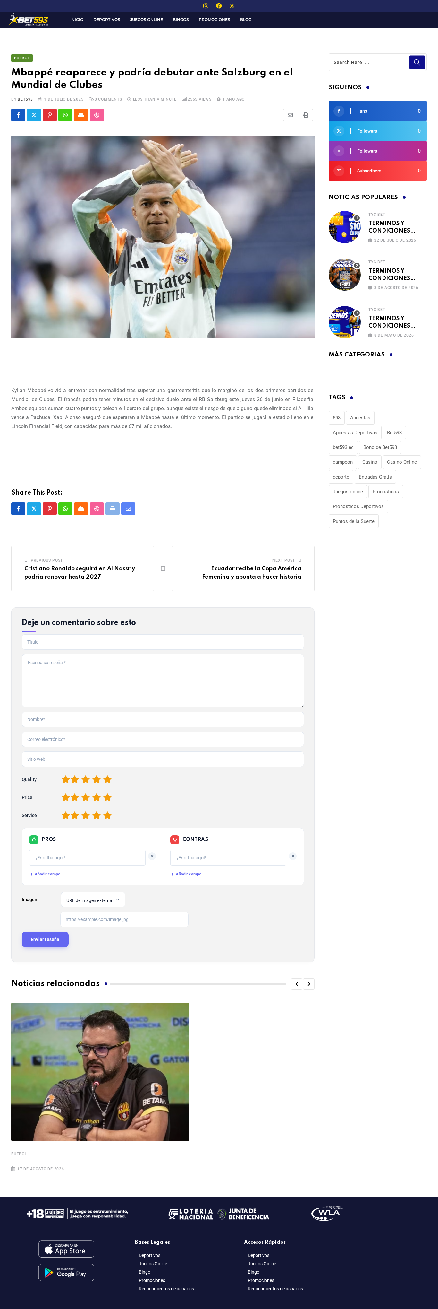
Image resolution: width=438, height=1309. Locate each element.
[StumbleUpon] (97, 115)
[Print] (306, 115)
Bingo (144, 1272)
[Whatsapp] (65, 115)
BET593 (25, 99)
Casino (369, 462)
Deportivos (106, 19)
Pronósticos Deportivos (358, 506)
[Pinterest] (50, 115)
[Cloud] (81, 115)
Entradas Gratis (375, 477)
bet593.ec (343, 447)
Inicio (76, 19)
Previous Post (47, 560)
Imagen (29, 899)
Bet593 (394, 432)
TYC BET (376, 214)
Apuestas (360, 418)
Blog (245, 19)
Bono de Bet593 (380, 447)
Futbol (19, 1154)
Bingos (181, 19)
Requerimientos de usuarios (166, 1288)
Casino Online (402, 462)
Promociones (214, 19)
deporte (341, 477)
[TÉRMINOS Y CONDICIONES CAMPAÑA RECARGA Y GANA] (345, 322)
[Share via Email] (290, 115)
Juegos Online (146, 19)
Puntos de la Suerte (354, 521)
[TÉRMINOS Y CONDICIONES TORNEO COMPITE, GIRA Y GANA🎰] (345, 227)
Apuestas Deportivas (355, 432)
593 (337, 418)
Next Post (283, 560)
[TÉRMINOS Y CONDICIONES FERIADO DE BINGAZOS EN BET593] (345, 275)
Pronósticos (386, 492)
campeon (343, 462)
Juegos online (348, 492)
